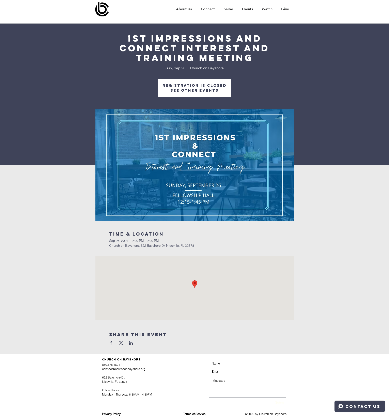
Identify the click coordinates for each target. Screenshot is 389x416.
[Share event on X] (121, 343)
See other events (194, 90)
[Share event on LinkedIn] (131, 343)
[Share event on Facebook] (111, 343)
